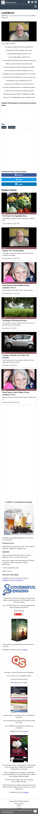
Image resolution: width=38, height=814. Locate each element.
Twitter (32, 2)
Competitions (19, 314)
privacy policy (9, 812)
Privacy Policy (19, 804)
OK (35, 811)
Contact (19, 324)
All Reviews (19, 317)
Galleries (19, 321)
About (19, 806)
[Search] (28, 328)
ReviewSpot (10, 2)
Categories (19, 307)
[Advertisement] (19, 149)
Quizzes (19, 311)
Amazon (26, 731)
